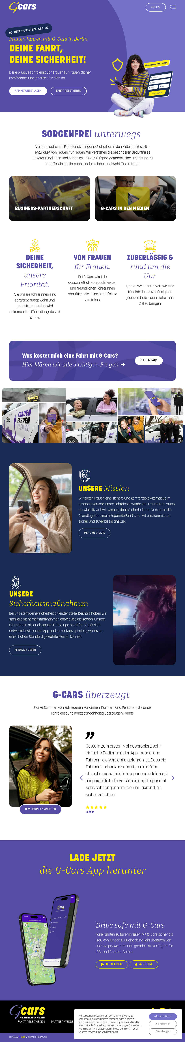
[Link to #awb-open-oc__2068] (173, 7)
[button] (81, 777)
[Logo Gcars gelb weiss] (22, 3)
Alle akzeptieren (162, 1016)
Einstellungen (163, 1031)
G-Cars (22, 1037)
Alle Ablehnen (163, 1024)
